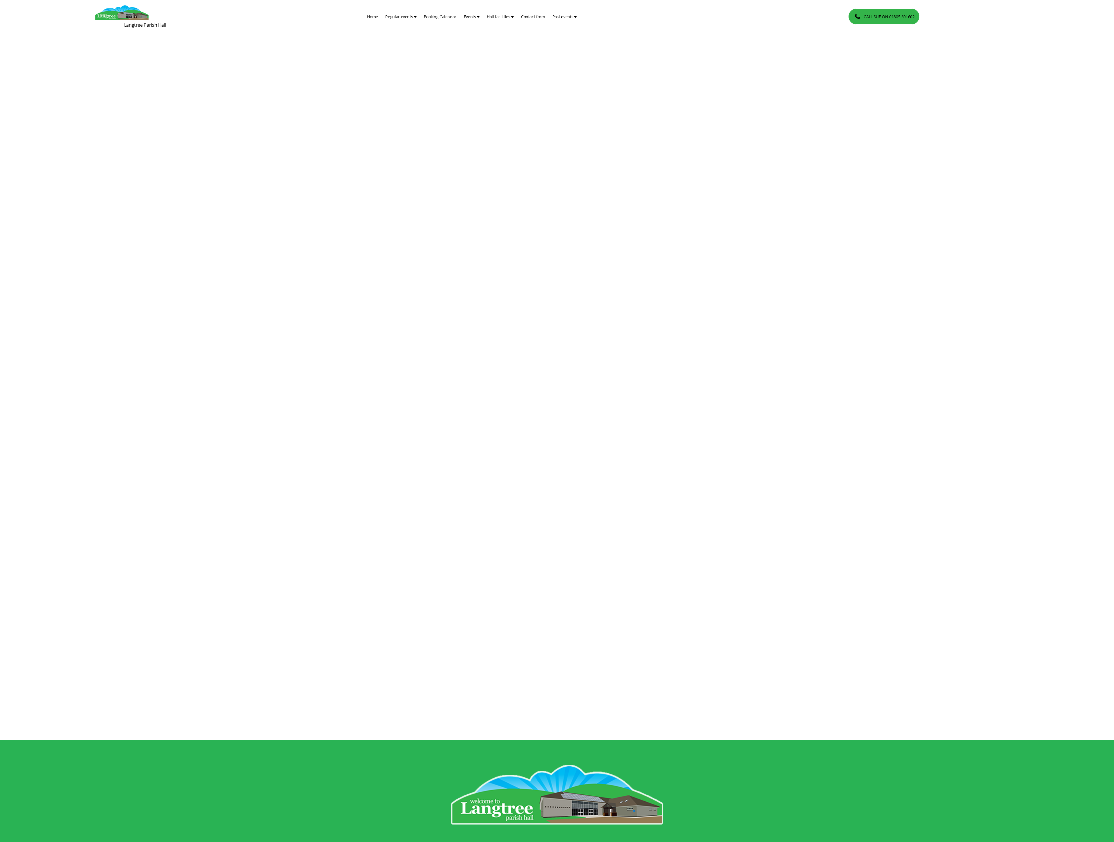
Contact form (533, 16)
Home (372, 16)
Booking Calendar (440, 16)
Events (470, 16)
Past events (562, 16)
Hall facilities (498, 16)
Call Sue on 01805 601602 (889, 16)
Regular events (399, 16)
